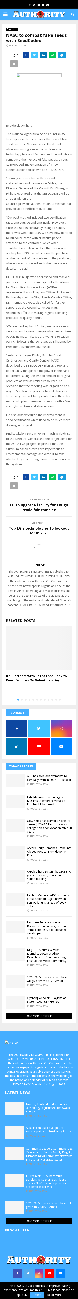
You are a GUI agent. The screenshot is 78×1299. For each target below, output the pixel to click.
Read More (54, 1294)
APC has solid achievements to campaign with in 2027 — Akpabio (49, 777)
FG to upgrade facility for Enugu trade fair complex (39, 507)
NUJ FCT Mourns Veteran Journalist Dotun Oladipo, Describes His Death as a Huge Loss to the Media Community (47, 955)
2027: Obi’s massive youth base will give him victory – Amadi (47, 979)
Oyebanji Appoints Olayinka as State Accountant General (46, 999)
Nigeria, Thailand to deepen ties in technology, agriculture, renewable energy (48, 1107)
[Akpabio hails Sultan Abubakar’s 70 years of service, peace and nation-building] (15, 876)
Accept (37, 1295)
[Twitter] (28, 1273)
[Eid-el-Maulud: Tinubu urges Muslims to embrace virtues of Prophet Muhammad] (15, 801)
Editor (39, 565)
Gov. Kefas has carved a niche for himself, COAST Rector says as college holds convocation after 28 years (49, 826)
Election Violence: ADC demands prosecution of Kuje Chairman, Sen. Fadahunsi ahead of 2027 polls (48, 900)
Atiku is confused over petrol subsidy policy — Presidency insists (48, 1129)
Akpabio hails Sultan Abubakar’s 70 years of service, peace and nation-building (49, 875)
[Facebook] (17, 1273)
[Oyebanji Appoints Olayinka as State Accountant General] (15, 1002)
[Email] (60, 1273)
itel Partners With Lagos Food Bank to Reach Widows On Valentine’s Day (36, 678)
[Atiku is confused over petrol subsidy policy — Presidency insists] (14, 1132)
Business (12, 29)
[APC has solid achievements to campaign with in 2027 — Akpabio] (15, 780)
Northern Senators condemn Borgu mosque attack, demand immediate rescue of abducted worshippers (47, 927)
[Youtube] (49, 1273)
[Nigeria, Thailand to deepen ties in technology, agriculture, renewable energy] (14, 1108)
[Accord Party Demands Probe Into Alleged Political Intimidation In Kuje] (15, 852)
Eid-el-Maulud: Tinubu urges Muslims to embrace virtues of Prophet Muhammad (47, 800)
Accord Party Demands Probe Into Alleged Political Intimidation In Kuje (49, 851)
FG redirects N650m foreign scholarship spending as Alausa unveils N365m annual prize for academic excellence (46, 1181)
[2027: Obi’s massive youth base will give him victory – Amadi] (15, 981)
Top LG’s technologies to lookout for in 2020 (39, 530)
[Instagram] (39, 1273)
